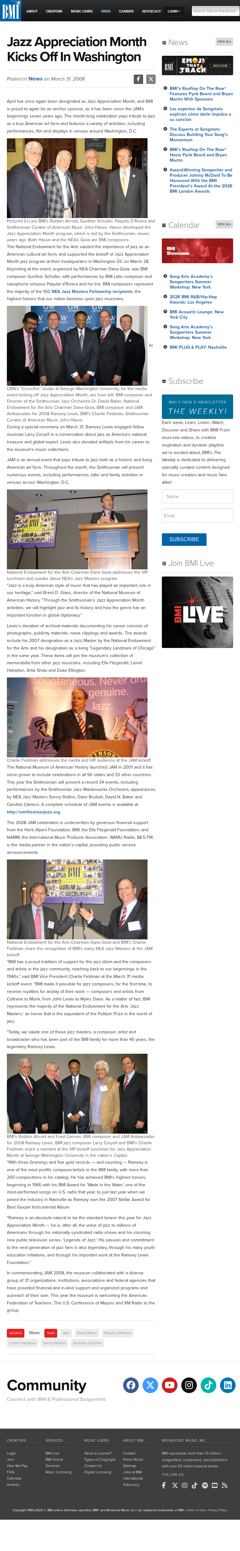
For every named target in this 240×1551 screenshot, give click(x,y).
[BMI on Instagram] (186, 1485)
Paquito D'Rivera (117, 1333)
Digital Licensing (97, 1472)
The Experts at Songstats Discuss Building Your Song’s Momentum (199, 135)
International (133, 1478)
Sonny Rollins (54, 1343)
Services (54, 1441)
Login (11, 1453)
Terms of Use (196, 1510)
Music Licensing (59, 1472)
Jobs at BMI (132, 1472)
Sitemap (129, 1466)
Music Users (96, 1441)
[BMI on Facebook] (166, 1485)
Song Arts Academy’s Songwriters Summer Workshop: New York (191, 282)
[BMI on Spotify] (206, 1485)
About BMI (133, 1441)
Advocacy (131, 1484)
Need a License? (98, 1453)
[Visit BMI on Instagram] (189, 1385)
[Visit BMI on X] (150, 1385)
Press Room (133, 1459)
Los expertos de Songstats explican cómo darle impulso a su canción (200, 114)
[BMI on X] (176, 1485)
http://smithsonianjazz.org (33, 812)
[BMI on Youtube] (216, 1485)
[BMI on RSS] (226, 1485)
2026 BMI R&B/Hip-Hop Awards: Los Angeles (193, 299)
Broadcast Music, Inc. (184, 1441)
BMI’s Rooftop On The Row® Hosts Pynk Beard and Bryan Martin (198, 155)
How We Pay (17, 1466)
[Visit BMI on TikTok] (208, 1385)
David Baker (87, 1333)
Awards (13, 1484)
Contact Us (93, 1466)
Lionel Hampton (22, 1343)
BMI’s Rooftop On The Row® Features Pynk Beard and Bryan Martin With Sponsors (201, 94)
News (35, 78)
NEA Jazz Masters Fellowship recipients (92, 291)
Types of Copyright (99, 1459)
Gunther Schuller (87, 1343)
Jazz (66, 1333)
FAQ (10, 1472)
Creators (16, 1441)
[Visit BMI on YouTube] (170, 1385)
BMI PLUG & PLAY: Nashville (198, 347)
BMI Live (52, 1453)
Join (10, 1459)
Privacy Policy (217, 1510)
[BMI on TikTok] (196, 1485)
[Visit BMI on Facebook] (131, 1385)
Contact (129, 1453)
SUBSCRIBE (184, 539)
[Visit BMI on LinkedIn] (228, 1385)
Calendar (14, 1478)
